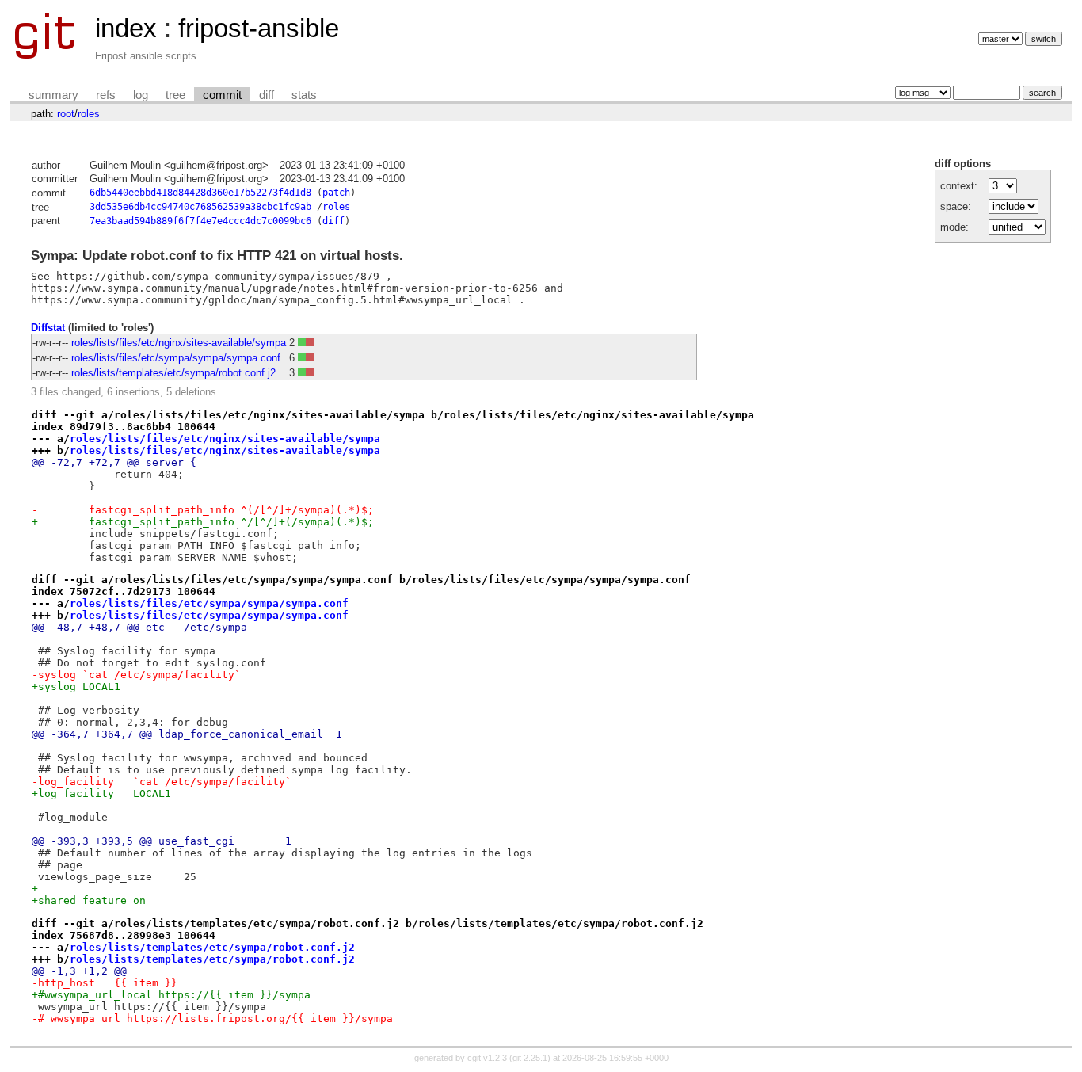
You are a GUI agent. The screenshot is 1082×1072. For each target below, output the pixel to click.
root (65, 114)
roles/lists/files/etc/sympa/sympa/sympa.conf (175, 358)
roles (89, 114)
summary (53, 95)
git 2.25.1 (529, 1057)
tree (175, 95)
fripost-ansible (258, 28)
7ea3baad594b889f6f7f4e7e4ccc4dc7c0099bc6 (200, 221)
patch (336, 192)
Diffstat (48, 328)
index (126, 28)
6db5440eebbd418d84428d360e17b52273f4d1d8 (200, 192)
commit (222, 95)
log (140, 95)
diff (266, 95)
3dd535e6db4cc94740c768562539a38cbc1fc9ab (200, 206)
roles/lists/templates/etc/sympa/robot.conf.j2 (173, 373)
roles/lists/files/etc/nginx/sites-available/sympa (178, 343)
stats (304, 95)
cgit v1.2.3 (487, 1057)
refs (106, 95)
